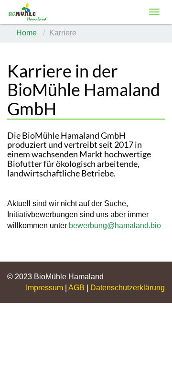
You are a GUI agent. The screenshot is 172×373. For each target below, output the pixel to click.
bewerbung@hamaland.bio (115, 225)
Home (26, 33)
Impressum (45, 288)
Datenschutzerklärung (127, 288)
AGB (77, 288)
